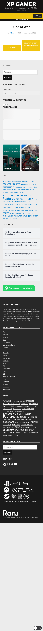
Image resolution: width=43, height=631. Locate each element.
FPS (4, 350)
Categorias (7, 89)
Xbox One (6, 387)
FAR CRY (27, 196)
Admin (12, 33)
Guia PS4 (5, 361)
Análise (5, 334)
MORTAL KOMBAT (26, 208)
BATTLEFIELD (8, 187)
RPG (4, 379)
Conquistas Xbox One (9, 345)
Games (5, 355)
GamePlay (6, 353)
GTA (16, 205)
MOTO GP (6, 210)
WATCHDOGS (7, 219)
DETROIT (6, 193)
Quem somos (9, 501)
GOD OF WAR (8, 205)
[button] (37, 16)
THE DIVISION (8, 216)
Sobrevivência (7, 382)
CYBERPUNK (7, 190)
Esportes (5, 347)
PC (4, 366)
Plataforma (6, 368)
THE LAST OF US (20, 216)
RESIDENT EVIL (31, 210)
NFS (12, 211)
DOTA (11, 193)
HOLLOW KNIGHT (24, 205)
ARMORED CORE (28, 181)
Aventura (5, 337)
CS (35, 187)
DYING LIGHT (19, 193)
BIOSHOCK (18, 187)
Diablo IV (13, 48)
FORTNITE (31, 199)
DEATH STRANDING (27, 190)
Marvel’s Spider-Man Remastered (31, 44)
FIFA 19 (22, 199)
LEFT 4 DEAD (7, 208)
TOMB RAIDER (33, 216)
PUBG (17, 210)
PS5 (4, 374)
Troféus (5, 384)
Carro (4, 340)
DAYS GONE (16, 190)
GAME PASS (16, 202)
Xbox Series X (7, 389)
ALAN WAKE (7, 181)
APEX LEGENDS (16, 181)
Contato (33, 501)
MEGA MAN (16, 208)
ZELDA (14, 219)
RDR (22, 210)
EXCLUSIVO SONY (13, 195)
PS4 (23, 311)
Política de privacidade (22, 501)
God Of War (6, 358)
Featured (9, 198)
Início (16, 19)
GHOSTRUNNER (25, 202)
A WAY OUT (24, 184)
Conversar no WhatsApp (21, 288)
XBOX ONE (28, 311)
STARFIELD (19, 213)
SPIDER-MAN (8, 213)
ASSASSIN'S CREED (11, 184)
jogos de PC (6, 314)
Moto (4, 363)
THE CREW (29, 213)
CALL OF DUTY (28, 187)
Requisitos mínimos (9, 376)
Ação (4, 332)
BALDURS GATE (33, 184)
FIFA (17, 199)
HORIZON (33, 205)
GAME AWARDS (7, 202)
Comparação (7, 342)
